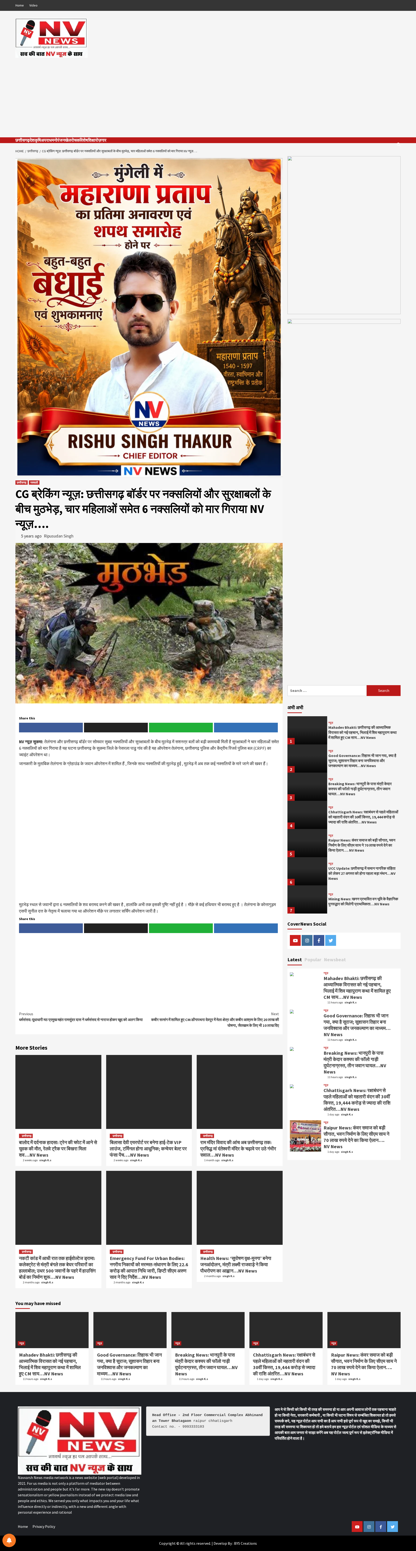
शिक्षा (91, 140)
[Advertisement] (208, 94)
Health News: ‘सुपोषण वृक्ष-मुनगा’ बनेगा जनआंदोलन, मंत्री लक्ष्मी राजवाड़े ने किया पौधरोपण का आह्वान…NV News (235, 1264)
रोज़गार (100, 140)
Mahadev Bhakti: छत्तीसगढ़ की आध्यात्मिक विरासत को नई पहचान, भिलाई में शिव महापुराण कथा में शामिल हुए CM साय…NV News (362, 732)
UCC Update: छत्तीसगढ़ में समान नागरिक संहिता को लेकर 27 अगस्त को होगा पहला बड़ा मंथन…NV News (362, 873)
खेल (68, 140)
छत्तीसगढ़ (22, 140)
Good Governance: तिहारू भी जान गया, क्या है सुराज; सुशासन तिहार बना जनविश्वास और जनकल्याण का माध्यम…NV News (362, 760)
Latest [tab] (294, 959)
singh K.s (45, 1160)
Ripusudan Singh (58, 536)
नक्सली (34, 482)
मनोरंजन (58, 140)
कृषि (38, 140)
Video (33, 5)
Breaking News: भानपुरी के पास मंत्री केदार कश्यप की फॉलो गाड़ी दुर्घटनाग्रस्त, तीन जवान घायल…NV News (360, 788)
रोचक (75, 140)
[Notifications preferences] (9, 1540)
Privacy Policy (43, 1526)
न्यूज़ (330, 722)
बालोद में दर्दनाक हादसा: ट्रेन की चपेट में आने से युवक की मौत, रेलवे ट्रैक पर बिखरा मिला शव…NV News (58, 1148)
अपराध (46, 140)
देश (32, 140)
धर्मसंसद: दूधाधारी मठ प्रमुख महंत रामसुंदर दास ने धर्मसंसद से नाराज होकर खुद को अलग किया (81, 1016)
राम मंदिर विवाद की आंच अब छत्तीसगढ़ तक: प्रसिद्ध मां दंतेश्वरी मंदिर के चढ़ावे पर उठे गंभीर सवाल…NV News (238, 1148)
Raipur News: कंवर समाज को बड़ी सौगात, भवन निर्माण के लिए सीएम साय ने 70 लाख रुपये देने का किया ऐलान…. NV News (361, 845)
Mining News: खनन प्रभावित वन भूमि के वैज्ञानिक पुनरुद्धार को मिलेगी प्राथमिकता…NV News (363, 901)
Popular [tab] (312, 959)
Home (19, 5)
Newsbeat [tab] (335, 959)
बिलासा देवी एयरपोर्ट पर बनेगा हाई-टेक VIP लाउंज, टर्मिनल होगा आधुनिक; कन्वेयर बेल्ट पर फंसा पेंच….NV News (148, 1148)
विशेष (84, 140)
